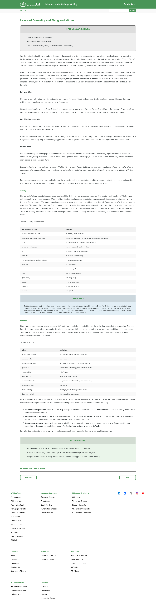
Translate (14, 532)
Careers (14, 559)
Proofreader (46, 501)
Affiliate (44, 594)
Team (13, 555)
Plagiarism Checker (79, 501)
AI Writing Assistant (18, 590)
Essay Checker (47, 513)
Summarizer (15, 517)
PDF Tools (75, 571)
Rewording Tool (17, 505)
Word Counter (16, 524)
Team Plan (45, 590)
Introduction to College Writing (61, 4)
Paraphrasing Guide (19, 586)
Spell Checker (46, 505)
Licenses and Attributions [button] (32, 469)
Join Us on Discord (18, 571)
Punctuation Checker (49, 509)
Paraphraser (16, 497)
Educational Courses (79, 563)
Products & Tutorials (79, 555)
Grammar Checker (48, 497)
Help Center (15, 563)
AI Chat (14, 540)
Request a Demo (48, 598)
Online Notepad (17, 536)
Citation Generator (79, 505)
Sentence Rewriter (18, 513)
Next (127, 477)
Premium (44, 586)
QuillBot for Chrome (48, 555)
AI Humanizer (16, 501)
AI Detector (76, 497)
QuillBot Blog (16, 594)
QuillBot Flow (16, 520)
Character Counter (18, 528)
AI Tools (74, 567)
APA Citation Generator (81, 509)
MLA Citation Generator (81, 513)
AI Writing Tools (77, 559)
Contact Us (15, 567)
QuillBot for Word (47, 559)
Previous (28, 477)
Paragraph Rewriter (18, 509)
